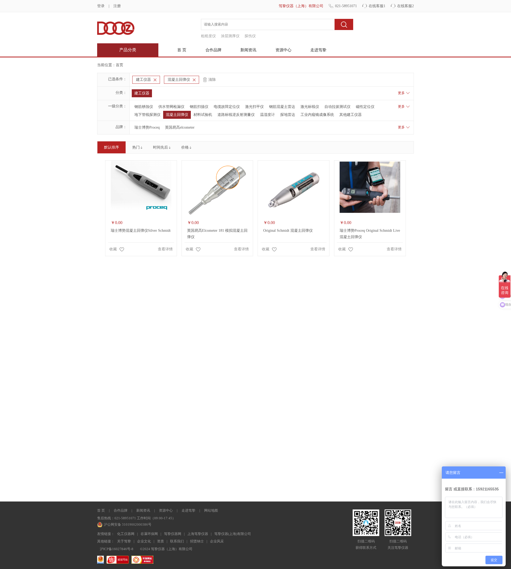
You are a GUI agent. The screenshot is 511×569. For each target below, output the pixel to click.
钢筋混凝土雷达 (282, 107)
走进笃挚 (318, 50)
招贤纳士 (197, 541)
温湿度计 (267, 115)
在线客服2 (405, 6)
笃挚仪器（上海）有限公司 (301, 6)
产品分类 (127, 50)
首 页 (181, 50)
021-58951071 (346, 6)
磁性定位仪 (365, 107)
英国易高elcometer (180, 127)
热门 (136, 147)
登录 (101, 6)
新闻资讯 (248, 50)
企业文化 (144, 541)
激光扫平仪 (254, 107)
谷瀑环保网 (149, 534)
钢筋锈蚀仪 (143, 107)
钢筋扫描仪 (199, 107)
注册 (117, 6)
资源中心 (283, 50)
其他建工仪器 (350, 115)
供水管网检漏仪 (171, 107)
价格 (185, 147)
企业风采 (217, 541)
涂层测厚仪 (230, 36)
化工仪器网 (125, 534)
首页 (119, 65)
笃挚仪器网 (172, 534)
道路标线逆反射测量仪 (236, 115)
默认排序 (111, 147)
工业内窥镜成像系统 (317, 115)
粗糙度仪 (208, 36)
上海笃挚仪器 (197, 534)
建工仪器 (143, 80)
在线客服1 (377, 6)
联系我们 (177, 541)
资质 (160, 541)
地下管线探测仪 (147, 115)
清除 (212, 80)
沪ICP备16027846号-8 (116, 549)
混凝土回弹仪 (179, 80)
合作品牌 (213, 50)
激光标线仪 (309, 107)
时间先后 (160, 147)
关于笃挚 (124, 541)
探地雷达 (287, 115)
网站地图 (211, 510)
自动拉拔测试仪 (337, 107)
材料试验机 (202, 115)
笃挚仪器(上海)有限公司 (232, 534)
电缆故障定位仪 (227, 107)
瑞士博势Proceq (147, 127)
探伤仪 (250, 36)
